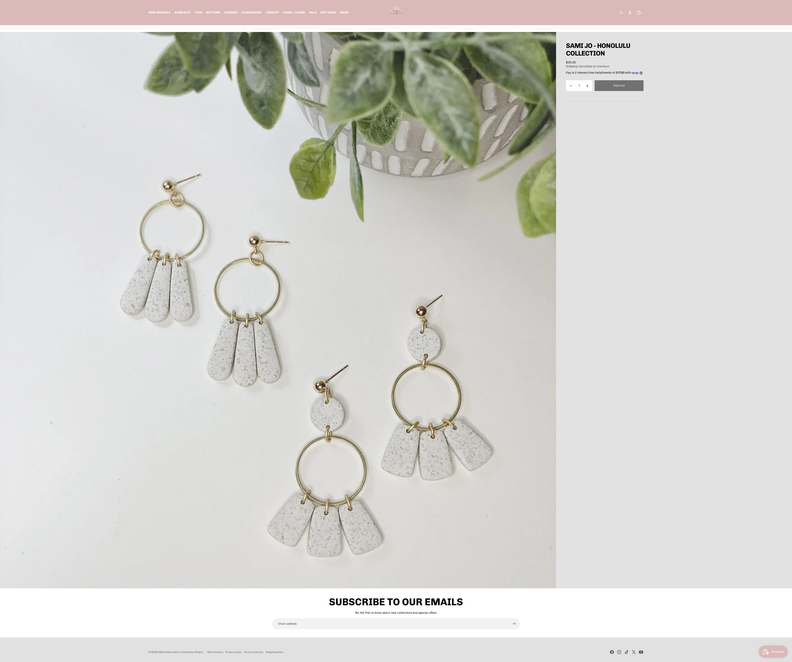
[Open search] (621, 12)
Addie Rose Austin (168, 652)
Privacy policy (233, 652)
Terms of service (253, 652)
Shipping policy (274, 652)
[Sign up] (514, 624)
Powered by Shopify (191, 652)
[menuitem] (344, 12)
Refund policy (215, 652)
